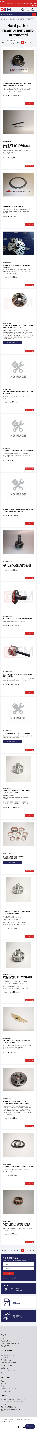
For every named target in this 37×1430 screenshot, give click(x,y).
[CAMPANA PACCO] (18, 768)
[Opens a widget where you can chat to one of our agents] (30, 1426)
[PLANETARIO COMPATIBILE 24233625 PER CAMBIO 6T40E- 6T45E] (18, 61)
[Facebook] (19, 1427)
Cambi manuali (6, 1360)
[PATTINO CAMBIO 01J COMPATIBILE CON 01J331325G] (18, 370)
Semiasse (4, 1373)
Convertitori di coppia (9, 1363)
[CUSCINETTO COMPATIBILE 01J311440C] (18, 428)
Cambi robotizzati (7, 1357)
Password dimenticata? (9, 1278)
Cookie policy (6, 1391)
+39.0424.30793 (9, 1407)
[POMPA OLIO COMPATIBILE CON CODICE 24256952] (18, 243)
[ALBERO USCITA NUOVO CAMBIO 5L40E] (18, 596)
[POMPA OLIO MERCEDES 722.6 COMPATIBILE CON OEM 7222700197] (18, 1079)
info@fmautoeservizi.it (11, 1410)
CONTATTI (34, 5)
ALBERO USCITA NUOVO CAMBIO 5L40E (18, 619)
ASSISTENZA (13, 3)
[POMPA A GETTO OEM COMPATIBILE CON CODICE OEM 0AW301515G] (18, 487)
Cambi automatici (7, 19)
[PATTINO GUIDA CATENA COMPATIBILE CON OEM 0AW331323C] (18, 1019)
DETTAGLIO (29, 103)
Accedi (3, 14)
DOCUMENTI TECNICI (31, 3)
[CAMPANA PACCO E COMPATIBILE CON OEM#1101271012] (18, 955)
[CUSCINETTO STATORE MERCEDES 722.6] (18, 1145)
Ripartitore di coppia (8, 1365)
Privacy (3, 1386)
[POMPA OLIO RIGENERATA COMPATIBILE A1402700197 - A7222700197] (18, 304)
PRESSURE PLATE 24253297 (13, 206)
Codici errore (21, 3)
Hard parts (19, 19)
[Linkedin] (22, 1427)
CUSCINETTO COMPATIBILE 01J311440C (18, 451)
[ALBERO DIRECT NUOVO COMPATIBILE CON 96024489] (18, 652)
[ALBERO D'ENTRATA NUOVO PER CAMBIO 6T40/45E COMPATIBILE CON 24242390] (18, 122)
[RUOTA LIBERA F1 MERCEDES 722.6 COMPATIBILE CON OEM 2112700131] (18, 1202)
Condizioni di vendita (9, 1389)
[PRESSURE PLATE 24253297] (18, 184)
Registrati (9, 14)
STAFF (7, 3)
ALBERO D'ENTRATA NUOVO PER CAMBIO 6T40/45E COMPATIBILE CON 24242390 (17, 146)
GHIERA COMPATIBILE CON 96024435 (16, 733)
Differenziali (5, 1368)
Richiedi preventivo (12, 342)
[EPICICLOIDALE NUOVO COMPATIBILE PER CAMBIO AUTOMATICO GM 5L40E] (18, 542)
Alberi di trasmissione (9, 1370)
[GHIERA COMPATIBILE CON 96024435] (18, 711)
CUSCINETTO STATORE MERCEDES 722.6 (18, 1167)
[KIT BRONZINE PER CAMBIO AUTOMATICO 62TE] (18, 834)
